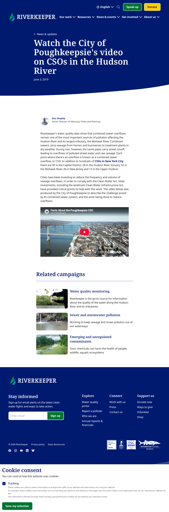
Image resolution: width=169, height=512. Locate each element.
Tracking (13, 483)
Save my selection (17, 506)
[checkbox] (4, 483)
